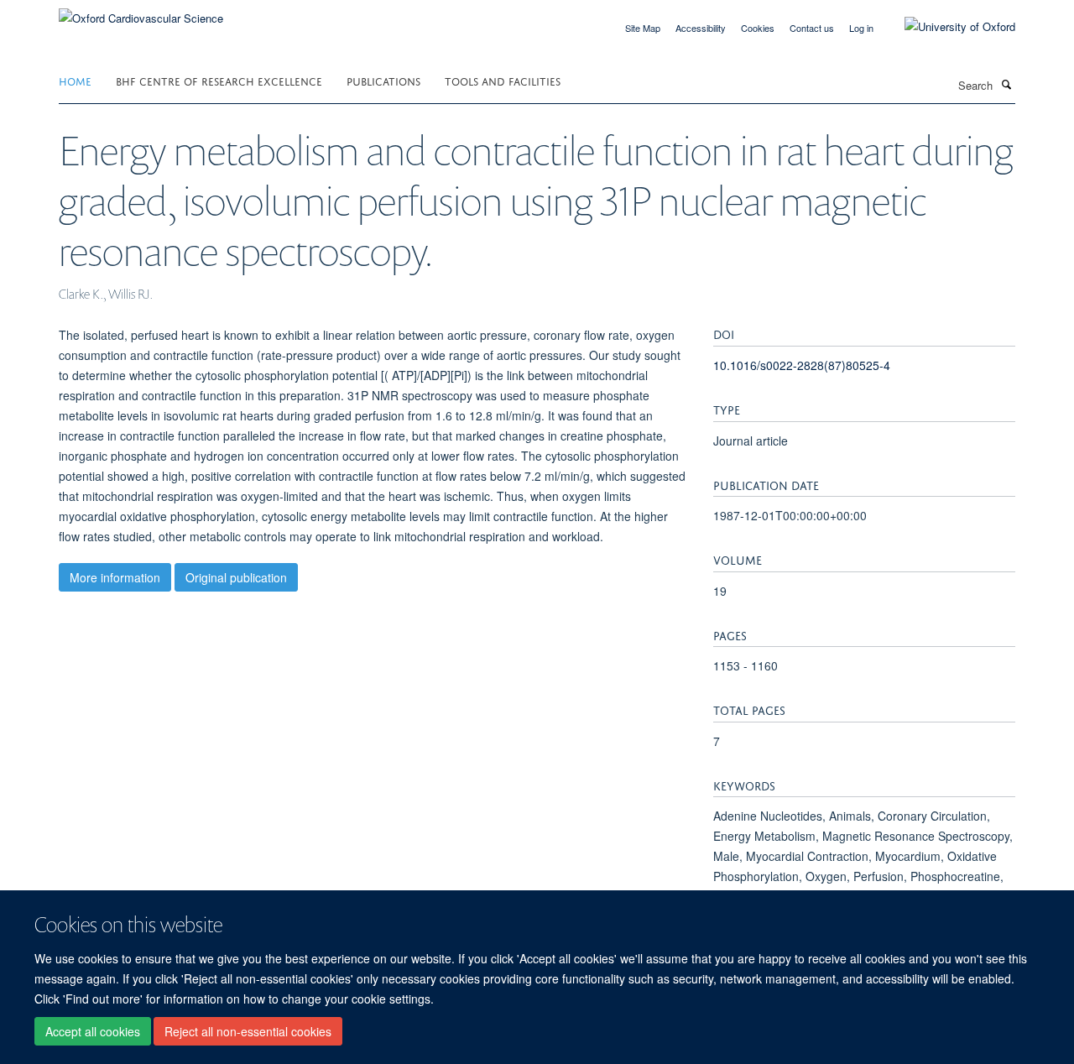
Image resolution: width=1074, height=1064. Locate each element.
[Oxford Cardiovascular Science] (141, 12)
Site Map (642, 27)
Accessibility (700, 27)
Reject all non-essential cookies (247, 1031)
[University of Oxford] (947, 27)
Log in (861, 27)
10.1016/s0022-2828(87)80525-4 (801, 365)
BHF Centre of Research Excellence (219, 80)
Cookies (757, 27)
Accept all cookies (92, 1031)
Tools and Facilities (502, 80)
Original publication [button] (236, 577)
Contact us (812, 27)
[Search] (1006, 84)
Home (75, 80)
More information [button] (115, 577)
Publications (383, 80)
